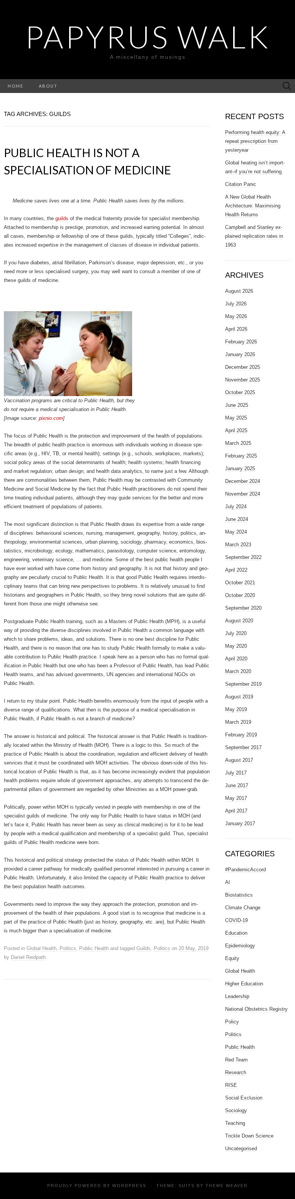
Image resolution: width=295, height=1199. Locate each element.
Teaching (235, 1123)
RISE (231, 1085)
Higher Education (244, 984)
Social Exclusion (243, 1098)
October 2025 (240, 392)
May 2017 (236, 798)
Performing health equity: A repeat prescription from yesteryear (255, 141)
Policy (232, 1022)
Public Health (94, 948)
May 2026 (236, 316)
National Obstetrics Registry (256, 1009)
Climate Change (242, 907)
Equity (232, 958)
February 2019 (241, 735)
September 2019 (243, 684)
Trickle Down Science (249, 1136)
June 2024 (236, 519)
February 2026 (241, 342)
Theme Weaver (227, 1185)
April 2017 (236, 811)
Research (235, 1072)
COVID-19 (236, 920)
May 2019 (236, 709)
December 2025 (242, 367)
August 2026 (239, 291)
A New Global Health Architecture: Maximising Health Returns (252, 205)
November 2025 (242, 380)
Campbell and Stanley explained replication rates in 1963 (254, 236)
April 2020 (236, 659)
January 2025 (240, 468)
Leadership (237, 996)
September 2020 (243, 608)
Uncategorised (241, 1148)
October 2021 (240, 582)
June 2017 (236, 785)
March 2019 (238, 722)
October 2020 (240, 595)
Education (236, 933)
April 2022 (236, 570)
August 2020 (239, 621)
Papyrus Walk (147, 36)
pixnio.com (50, 418)
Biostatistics (239, 895)
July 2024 (236, 506)
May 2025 (236, 418)
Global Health (41, 948)
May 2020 (236, 646)
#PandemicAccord (245, 869)
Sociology (236, 1110)
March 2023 (238, 544)
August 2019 (239, 697)
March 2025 (238, 443)
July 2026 (236, 304)
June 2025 (236, 405)
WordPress (129, 1185)
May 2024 (236, 532)
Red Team (236, 1060)
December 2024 (242, 481)
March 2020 (238, 671)
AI (227, 882)
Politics (68, 948)
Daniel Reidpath (28, 957)
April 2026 (236, 329)
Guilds (143, 948)
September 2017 (243, 747)
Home (15, 85)
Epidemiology (240, 946)
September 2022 (243, 557)
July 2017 (236, 773)
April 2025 (236, 430)
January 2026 (240, 354)
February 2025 (241, 456)
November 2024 (242, 494)
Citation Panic (240, 184)
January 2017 (240, 823)
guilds (61, 218)
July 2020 (236, 633)
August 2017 (239, 760)
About (48, 85)
